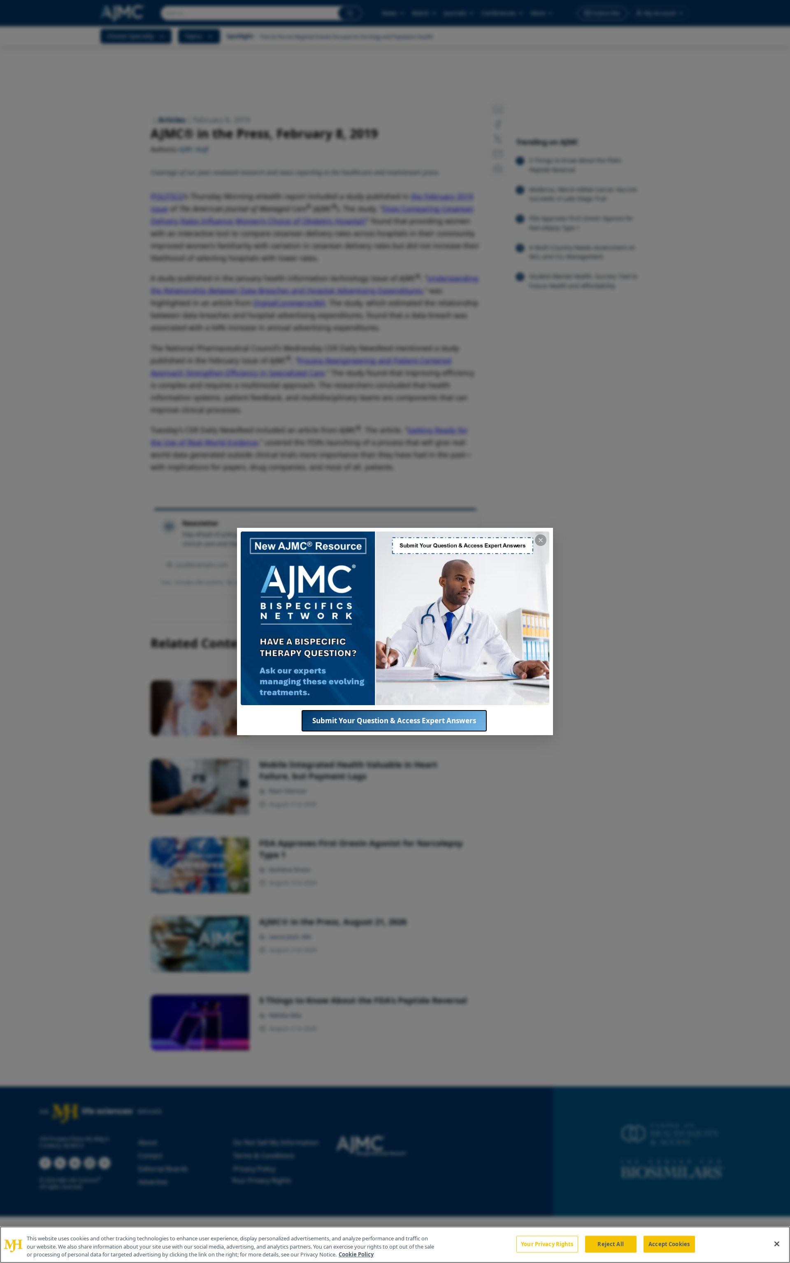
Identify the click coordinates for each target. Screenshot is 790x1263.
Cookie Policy (356, 1254)
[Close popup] (540, 540)
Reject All (610, 1243)
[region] (395, 1244)
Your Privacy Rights (547, 1243)
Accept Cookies (669, 1243)
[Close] (777, 1244)
